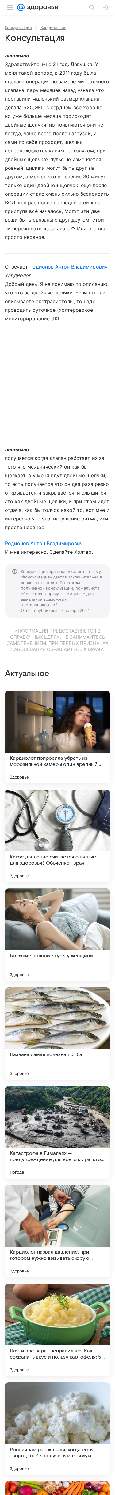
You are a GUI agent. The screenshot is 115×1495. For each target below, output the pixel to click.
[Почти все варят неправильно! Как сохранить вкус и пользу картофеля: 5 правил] (57, 1330)
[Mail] (21, 7)
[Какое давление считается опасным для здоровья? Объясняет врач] (57, 836)
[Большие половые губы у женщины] (57, 934)
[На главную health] (42, 7)
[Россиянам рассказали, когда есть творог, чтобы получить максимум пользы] (57, 1428)
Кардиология (53, 27)
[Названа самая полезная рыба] (57, 1033)
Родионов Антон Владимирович (68, 267)
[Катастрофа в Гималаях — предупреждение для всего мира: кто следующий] (57, 1132)
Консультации (18, 27)
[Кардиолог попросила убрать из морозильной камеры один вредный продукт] (57, 737)
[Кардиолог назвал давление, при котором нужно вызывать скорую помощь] (57, 1231)
